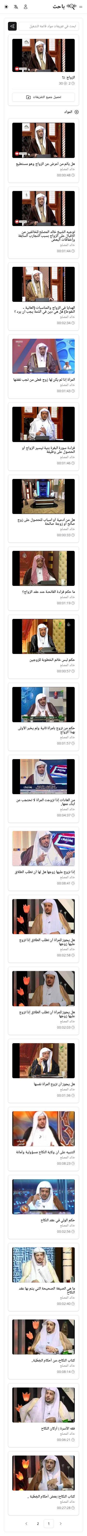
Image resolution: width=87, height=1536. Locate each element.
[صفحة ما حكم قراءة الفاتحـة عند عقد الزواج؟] (43, 568)
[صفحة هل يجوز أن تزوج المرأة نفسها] (43, 1060)
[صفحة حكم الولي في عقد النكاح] (43, 1197)
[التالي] (26, 1523)
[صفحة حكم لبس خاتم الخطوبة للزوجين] (43, 636)
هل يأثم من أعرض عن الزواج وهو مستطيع (45, 164)
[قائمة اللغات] (16, 6)
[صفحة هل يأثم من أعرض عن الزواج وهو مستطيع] (43, 140)
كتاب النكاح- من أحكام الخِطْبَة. (53, 1360)
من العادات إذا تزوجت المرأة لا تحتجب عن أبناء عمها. (45, 802)
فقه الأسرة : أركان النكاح (58, 1429)
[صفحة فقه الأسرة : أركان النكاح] (43, 1405)
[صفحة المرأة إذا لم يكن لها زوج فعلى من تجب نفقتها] (43, 356)
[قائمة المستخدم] (25, 6)
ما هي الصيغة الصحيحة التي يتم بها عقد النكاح (47, 1290)
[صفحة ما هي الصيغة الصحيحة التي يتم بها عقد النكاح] (43, 1265)
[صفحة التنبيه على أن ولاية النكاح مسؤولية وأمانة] (43, 1128)
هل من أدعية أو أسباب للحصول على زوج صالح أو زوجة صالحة (46, 522)
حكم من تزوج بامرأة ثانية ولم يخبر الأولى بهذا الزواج (46, 730)
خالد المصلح (67, 169)
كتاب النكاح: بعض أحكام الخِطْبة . (51, 1497)
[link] (60, 1523)
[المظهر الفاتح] (6, 6)
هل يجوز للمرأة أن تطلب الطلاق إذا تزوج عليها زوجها (47, 942)
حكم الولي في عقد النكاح (58, 1220)
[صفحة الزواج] (63, 77)
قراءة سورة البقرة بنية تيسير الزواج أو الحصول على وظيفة (48, 450)
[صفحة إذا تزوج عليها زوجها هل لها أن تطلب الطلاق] (43, 848)
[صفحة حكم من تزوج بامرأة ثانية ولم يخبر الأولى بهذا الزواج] (43, 704)
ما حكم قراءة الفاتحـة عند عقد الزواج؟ (48, 592)
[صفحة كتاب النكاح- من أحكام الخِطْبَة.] (43, 1337)
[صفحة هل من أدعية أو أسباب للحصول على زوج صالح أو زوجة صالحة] (43, 496)
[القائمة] (80, 6)
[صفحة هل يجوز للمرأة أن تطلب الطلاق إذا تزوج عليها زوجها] (43, 916)
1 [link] (49, 1523)
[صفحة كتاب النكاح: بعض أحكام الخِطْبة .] (43, 1473)
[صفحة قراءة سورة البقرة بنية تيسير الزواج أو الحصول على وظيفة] (43, 424)
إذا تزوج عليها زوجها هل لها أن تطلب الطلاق (45, 872)
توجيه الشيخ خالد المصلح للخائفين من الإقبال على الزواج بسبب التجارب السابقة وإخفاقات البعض (46, 236)
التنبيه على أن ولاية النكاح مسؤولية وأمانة (45, 1152)
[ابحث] (12, 26)
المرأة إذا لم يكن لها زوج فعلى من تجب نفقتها (44, 380)
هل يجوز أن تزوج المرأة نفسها (54, 1084)
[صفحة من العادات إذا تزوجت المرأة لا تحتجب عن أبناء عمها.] (43, 776)
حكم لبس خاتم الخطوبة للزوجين (52, 660)
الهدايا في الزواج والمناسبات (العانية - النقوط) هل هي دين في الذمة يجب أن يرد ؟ (44, 310)
